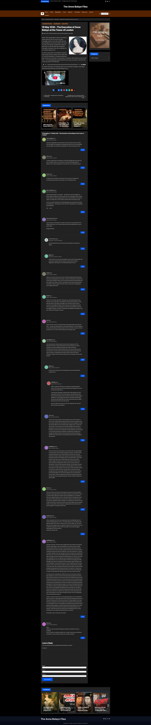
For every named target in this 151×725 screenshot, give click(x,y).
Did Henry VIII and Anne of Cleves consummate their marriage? (100, 710)
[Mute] (81, 64)
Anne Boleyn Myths (48, 114)
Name (43, 665)
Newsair (79, 723)
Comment (44, 648)
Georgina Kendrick (50, 218)
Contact (47, 15)
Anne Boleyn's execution (67, 33)
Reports (70, 12)
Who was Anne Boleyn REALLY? (48, 125)
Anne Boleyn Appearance (49, 109)
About (46, 12)
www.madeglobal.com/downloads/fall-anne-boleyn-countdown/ (63, 60)
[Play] (43, 64)
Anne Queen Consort (79, 113)
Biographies (58, 12)
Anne (64, 12)
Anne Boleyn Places (48, 116)
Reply (83, 149)
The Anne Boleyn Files (75, 6)
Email (43, 670)
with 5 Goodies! (99, 40)
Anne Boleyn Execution (47, 23)
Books (51, 12)
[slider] (84, 64)
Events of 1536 (65, 23)
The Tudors (80, 694)
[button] (109, 13)
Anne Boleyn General (48, 113)
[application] (64, 64)
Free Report (77, 12)
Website (44, 674)
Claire (50, 415)
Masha (47, 156)
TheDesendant (52, 238)
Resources (84, 12)
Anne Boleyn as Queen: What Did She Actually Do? (66, 709)
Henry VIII (97, 694)
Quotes (91, 12)
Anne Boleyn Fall (57, 23)
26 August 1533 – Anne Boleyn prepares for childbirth (48, 710)
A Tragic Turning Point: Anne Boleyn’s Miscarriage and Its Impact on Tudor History (79, 127)
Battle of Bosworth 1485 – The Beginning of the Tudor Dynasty (83, 710)
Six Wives (103, 694)
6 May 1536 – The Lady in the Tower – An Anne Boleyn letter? (64, 125)
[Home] (42, 13)
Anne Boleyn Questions (48, 118)
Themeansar (85, 723)
